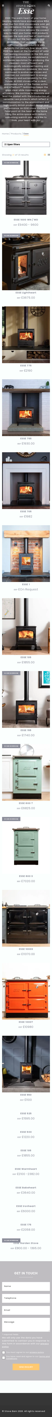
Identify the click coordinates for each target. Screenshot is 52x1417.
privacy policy (37, 1352)
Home (5, 133)
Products (16, 133)
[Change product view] (47, 155)
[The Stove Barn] (26, 5)
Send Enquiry (26, 1366)
